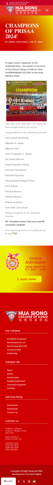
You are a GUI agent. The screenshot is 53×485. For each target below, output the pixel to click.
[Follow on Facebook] (19, 481)
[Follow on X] (24, 481)
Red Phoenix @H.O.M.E (17, 346)
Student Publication (16, 381)
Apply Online (28, 279)
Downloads (12, 409)
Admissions (12, 405)
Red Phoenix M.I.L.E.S (16, 342)
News (9, 370)
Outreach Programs (16, 384)
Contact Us (12, 412)
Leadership (12, 353)
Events (10, 374)
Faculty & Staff (14, 349)
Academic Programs (16, 339)
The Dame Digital (33, 474)
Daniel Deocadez (18, 42)
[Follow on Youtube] (34, 481)
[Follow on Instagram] (29, 481)
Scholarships (13, 377)
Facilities (11, 388)
